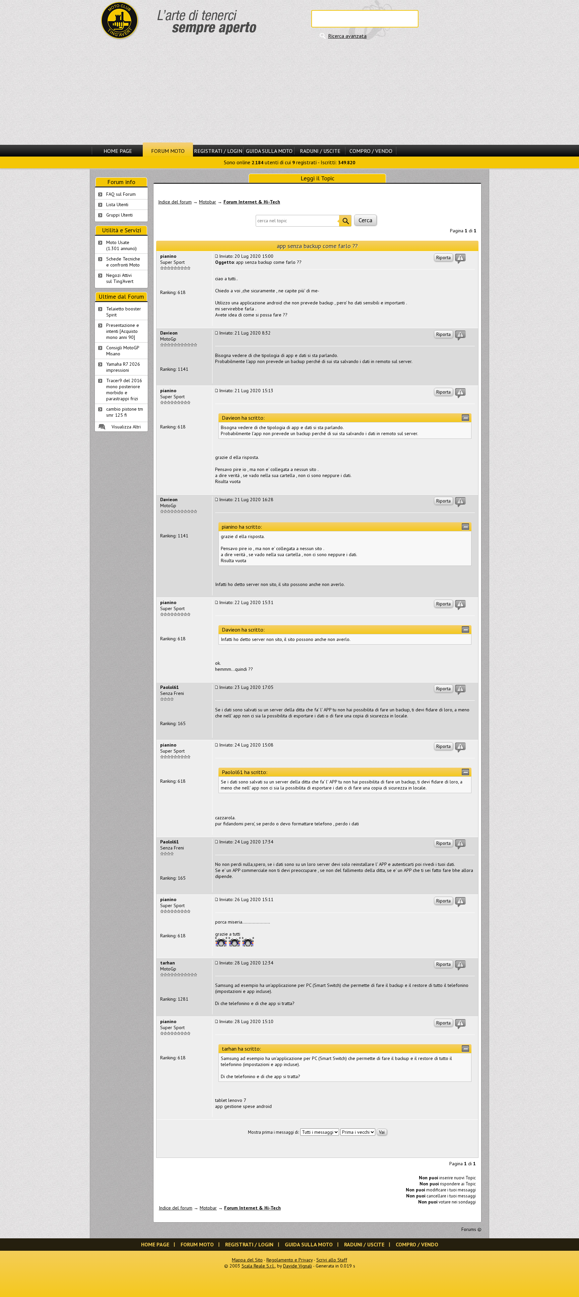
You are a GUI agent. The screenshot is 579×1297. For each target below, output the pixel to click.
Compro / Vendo (370, 151)
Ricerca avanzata (347, 36)
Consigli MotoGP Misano (122, 351)
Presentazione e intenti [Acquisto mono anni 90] (122, 331)
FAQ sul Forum (121, 194)
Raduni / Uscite (320, 151)
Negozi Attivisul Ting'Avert (119, 278)
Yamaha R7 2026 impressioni (123, 367)
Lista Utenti (117, 204)
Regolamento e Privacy (289, 1260)
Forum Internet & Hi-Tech (251, 202)
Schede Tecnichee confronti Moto (123, 262)
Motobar (207, 202)
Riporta (443, 257)
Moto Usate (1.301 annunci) (121, 245)
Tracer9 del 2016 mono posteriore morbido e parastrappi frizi (124, 389)
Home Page (118, 151)
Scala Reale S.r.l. (258, 1266)
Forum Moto (168, 151)
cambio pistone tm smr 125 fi (124, 412)
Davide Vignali (297, 1266)
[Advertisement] (289, 92)
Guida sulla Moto (269, 151)
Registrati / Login (218, 151)
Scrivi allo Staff (331, 1260)
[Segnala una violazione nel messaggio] (460, 259)
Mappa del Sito (247, 1260)
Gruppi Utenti (119, 215)
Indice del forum (175, 202)
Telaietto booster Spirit (123, 312)
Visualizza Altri (126, 427)
